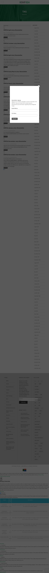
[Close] (39, 86)
